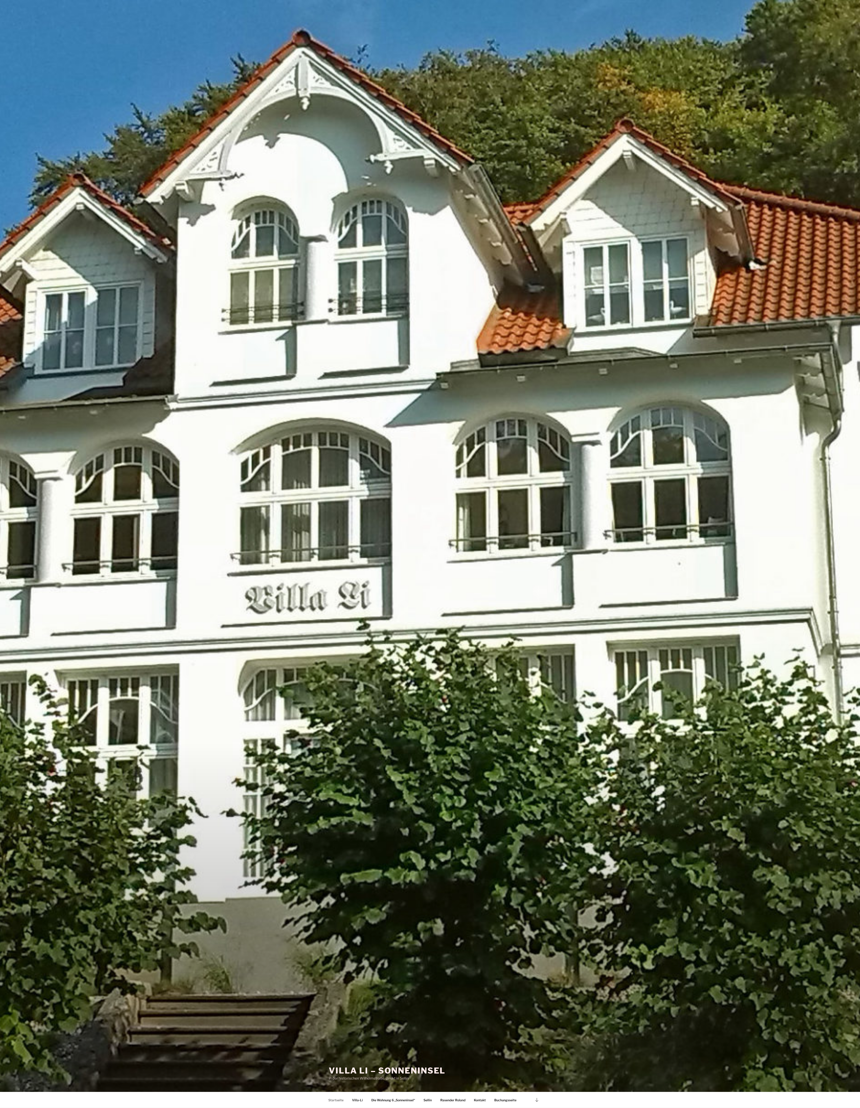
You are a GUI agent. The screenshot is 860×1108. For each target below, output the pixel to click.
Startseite (336, 1100)
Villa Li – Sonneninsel (387, 1071)
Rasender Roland (452, 1100)
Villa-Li (357, 1100)
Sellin (428, 1100)
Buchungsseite (505, 1100)
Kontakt (480, 1100)
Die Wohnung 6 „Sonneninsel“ (393, 1100)
